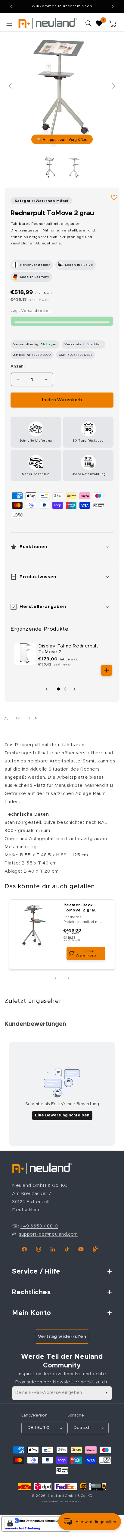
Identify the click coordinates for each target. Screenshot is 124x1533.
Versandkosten (36, 310)
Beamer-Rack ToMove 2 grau (80, 907)
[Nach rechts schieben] (75, 689)
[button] (9, 23)
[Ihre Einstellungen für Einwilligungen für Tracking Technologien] (10, 1523)
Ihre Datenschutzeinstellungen (42, 1520)
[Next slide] (113, 86)
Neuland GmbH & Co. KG (70, 1495)
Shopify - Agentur (50, 1501)
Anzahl (18, 366)
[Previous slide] (11, 86)
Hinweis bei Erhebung (22, 1528)
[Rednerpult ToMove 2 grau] (50, 167)
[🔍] (62, 89)
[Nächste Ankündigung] (112, 6)
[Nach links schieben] (48, 689)
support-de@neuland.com (48, 1234)
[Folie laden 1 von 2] (58, 689)
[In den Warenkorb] (106, 670)
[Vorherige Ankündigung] (11, 6)
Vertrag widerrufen (62, 1336)
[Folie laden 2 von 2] (65, 689)
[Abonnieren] (105, 1393)
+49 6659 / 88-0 (39, 1226)
